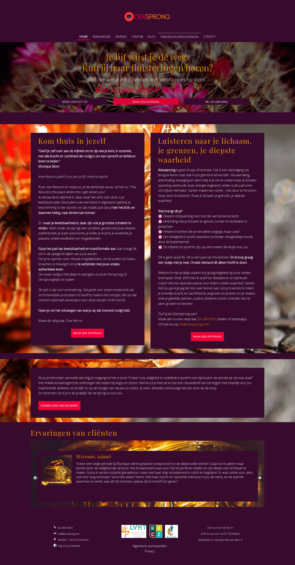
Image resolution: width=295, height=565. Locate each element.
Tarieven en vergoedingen (179, 37)
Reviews (121, 37)
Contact (209, 37)
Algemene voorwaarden (150, 546)
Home (83, 37)
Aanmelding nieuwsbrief (59, 405)
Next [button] (259, 478)
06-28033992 (207, 319)
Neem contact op (74, 102)
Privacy (150, 551)
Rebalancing (102, 37)
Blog (151, 37)
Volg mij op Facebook (69, 546)
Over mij (137, 37)
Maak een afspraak (145, 102)
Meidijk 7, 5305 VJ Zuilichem (73, 540)
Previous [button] (36, 478)
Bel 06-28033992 (216, 102)
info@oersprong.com (194, 324)
